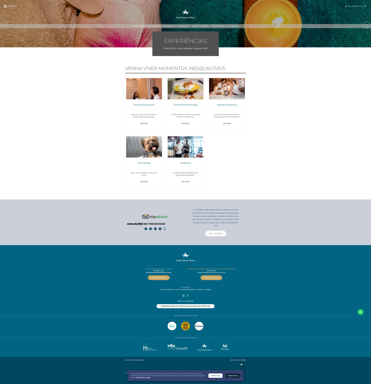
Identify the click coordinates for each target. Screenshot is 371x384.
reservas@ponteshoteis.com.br (158, 272)
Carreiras (341, 6)
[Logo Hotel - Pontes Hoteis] (150, 347)
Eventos (195, 26)
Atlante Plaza (138, 26)
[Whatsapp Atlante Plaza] (361, 312)
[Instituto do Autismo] (199, 326)
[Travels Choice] (185, 326)
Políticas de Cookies (238, 360)
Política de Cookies (143, 377)
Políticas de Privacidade (134, 360)
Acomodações (154, 26)
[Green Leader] (172, 326)
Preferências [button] (215, 376)
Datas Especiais (217, 26)
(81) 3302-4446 (356, 6)
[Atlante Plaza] (185, 13)
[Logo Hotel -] (204, 347)
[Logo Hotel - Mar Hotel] (225, 347)
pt (365, 6)
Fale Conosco (232, 26)
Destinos (204, 26)
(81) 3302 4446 (159, 270)
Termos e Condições (185, 301)
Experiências (168, 26)
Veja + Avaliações (216, 233)
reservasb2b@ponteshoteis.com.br (211, 272)
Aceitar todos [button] (233, 376)
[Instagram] (183, 295)
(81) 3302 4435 (211, 270)
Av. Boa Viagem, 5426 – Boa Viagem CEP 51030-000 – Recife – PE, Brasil (185, 289)
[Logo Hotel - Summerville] (177, 347)
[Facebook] (187, 295)
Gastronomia (183, 26)
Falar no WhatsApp (158, 277)
